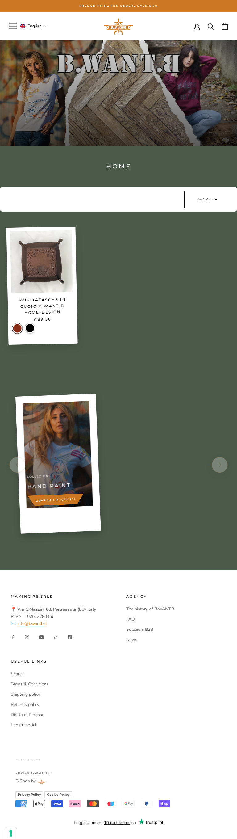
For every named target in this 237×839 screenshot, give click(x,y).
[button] (34, 26)
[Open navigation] (13, 26)
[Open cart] (225, 26)
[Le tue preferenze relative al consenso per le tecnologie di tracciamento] (11, 833)
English (24, 760)
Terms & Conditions (30, 684)
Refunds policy (25, 704)
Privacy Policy (29, 794)
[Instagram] (27, 636)
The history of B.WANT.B (150, 609)
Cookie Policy (58, 794)
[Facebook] (13, 636)
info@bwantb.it (32, 623)
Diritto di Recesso (27, 715)
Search (17, 674)
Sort (205, 199)
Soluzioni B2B (139, 629)
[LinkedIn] (70, 636)
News (131, 640)
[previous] (17, 465)
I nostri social (23, 725)
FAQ (130, 619)
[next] (220, 465)
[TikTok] (55, 636)
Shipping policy (25, 694)
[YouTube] (41, 636)
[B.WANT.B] (118, 26)
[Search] (211, 26)
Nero (29, 328)
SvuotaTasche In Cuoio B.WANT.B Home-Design (42, 305)
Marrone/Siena (17, 328)
